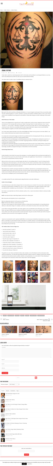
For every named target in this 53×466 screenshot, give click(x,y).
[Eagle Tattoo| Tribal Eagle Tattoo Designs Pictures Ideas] (3, 420)
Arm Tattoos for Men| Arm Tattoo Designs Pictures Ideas (16, 409)
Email (3, 363)
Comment (4, 347)
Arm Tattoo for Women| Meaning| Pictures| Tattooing (16, 423)
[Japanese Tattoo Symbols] (3, 415)
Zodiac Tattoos (7, 10)
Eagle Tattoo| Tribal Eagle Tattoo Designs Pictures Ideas (16, 418)
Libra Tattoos (39, 334)
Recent (7, 390)
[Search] (36, 378)
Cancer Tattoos (5, 334)
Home (1, 10)
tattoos (22, 315)
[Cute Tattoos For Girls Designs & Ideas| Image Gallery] (3, 406)
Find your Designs (4, 384)
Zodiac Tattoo (33, 315)
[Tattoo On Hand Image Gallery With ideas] (3, 435)
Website (3, 368)
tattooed (17, 315)
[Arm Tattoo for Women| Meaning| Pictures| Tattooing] (2, 425)
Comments (13, 390)
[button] (44, 287)
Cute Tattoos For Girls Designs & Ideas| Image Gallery (16, 404)
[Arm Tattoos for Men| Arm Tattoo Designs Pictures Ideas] (3, 410)
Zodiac (27, 315)
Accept (24, 463)
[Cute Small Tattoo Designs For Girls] (3, 395)
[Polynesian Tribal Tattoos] (3, 440)
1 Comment (19, 72)
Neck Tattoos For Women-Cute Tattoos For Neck (43, 319)
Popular (2, 390)
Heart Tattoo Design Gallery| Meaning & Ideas (14, 429)
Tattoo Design (11, 315)
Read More (30, 463)
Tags (17, 390)
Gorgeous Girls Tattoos (10, 399)
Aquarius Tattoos (23, 334)
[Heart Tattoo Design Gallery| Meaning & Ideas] (3, 431)
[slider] (21, 307)
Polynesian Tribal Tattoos (10, 438)
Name (3, 359)
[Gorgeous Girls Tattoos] (3, 401)
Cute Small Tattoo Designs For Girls (12, 393)
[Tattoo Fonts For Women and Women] (26, 3)
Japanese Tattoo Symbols (10, 413)
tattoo (5, 315)
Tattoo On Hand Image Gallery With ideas (13, 434)
